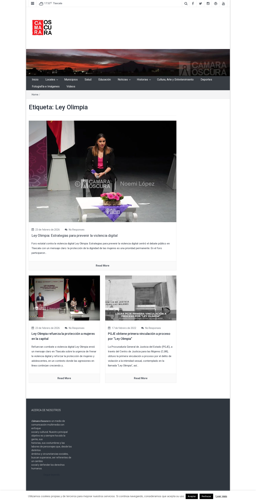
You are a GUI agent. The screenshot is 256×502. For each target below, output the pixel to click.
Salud (88, 79)
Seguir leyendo (51, 474)
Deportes (206, 79)
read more (102, 265)
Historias (142, 79)
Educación (104, 79)
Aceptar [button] (192, 496)
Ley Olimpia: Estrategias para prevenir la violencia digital (75, 235)
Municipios (71, 79)
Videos (71, 86)
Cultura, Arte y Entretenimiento (175, 79)
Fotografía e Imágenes (46, 86)
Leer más (221, 496)
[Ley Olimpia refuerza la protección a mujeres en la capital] (64, 297)
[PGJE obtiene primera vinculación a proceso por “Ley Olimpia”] (140, 297)
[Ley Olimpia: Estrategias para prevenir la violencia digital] (102, 171)
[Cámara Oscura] (128, 62)
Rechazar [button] (206, 496)
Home (35, 94)
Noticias (123, 79)
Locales (50, 79)
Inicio (35, 79)
